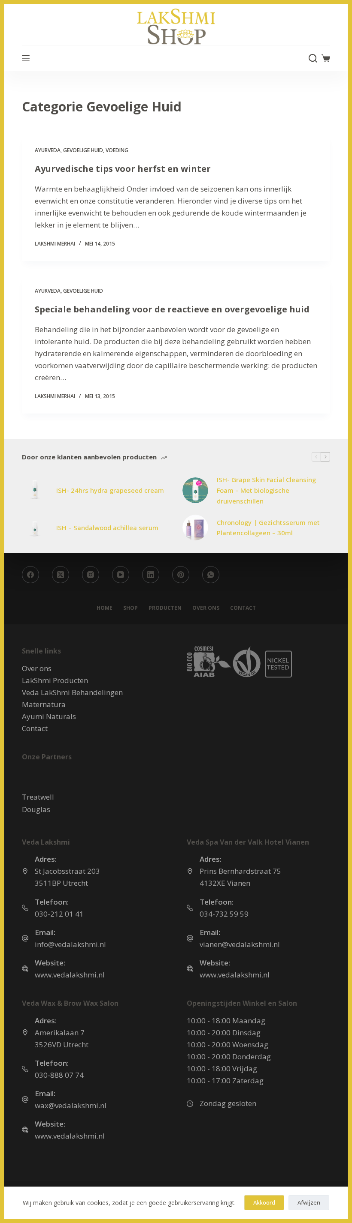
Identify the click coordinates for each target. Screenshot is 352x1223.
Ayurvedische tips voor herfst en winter (123, 168)
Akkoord (264, 1202)
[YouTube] (120, 574)
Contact (243, 608)
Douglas (36, 809)
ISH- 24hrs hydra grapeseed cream (110, 490)
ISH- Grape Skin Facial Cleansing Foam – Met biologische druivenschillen (266, 490)
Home (104, 608)
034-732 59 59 (224, 914)
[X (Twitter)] (60, 574)
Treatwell (38, 797)
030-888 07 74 (59, 1075)
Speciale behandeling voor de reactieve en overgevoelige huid (172, 309)
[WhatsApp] (210, 574)
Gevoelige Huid (83, 150)
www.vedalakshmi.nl (70, 975)
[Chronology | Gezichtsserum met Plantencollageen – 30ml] (195, 527)
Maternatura (44, 704)
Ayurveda (48, 150)
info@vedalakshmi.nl (70, 944)
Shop (130, 608)
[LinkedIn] (150, 574)
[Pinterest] (180, 574)
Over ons (205, 608)
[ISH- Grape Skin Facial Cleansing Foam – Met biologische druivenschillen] (195, 490)
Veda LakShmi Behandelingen (72, 692)
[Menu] (26, 58)
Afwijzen (308, 1202)
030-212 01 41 (59, 914)
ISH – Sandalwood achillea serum (107, 527)
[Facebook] (30, 574)
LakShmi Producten (55, 680)
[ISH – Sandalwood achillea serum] (35, 527)
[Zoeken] (313, 58)
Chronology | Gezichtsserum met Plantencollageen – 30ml (268, 527)
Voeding (117, 150)
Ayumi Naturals (49, 716)
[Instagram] (90, 574)
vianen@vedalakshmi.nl (240, 944)
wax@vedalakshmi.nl (70, 1105)
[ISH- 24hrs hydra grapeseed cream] (35, 490)
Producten (165, 608)
